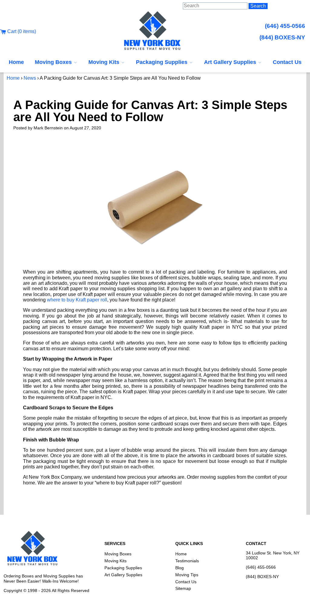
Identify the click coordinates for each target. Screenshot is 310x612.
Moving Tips (186, 574)
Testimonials (187, 560)
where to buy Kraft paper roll (77, 299)
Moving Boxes (54, 62)
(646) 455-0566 (285, 26)
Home (16, 62)
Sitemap (183, 588)
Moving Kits (104, 62)
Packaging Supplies (162, 62)
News (30, 78)
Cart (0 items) (21, 31)
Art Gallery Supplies (231, 62)
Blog (179, 567)
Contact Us (287, 62)
